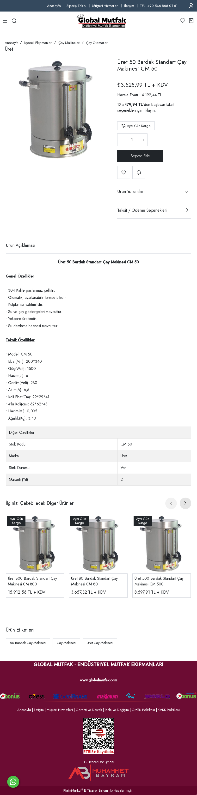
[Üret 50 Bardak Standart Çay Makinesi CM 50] (57, 110)
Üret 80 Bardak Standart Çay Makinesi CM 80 (94, 581)
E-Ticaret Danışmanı (99, 762)
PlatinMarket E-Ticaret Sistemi (86, 790)
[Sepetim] (191, 21)
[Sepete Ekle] (140, 156)
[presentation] (171, 503)
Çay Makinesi (66, 642)
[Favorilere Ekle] (123, 172)
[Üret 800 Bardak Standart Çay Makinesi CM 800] (35, 544)
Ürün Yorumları (131, 191)
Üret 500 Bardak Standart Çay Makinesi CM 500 (159, 581)
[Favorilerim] (183, 21)
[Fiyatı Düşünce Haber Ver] (138, 172)
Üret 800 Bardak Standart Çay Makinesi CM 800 (32, 581)
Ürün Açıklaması (20, 245)
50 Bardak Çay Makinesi (28, 642)
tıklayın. (149, 110)
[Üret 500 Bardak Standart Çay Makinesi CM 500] (161, 544)
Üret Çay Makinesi (100, 642)
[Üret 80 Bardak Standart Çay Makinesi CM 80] (98, 544)
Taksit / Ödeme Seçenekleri (142, 210)
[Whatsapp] (13, 782)
